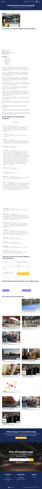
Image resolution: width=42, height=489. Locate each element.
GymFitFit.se (4, 11)
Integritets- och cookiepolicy (21, 479)
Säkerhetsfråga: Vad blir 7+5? (8, 272)
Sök (32, 459)
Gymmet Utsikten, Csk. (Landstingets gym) (11, 327)
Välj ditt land (12, 487)
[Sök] (37, 2)
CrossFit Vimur (25, 327)
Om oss (8, 477)
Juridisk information (21, 478)
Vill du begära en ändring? (6, 30)
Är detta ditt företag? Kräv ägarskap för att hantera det (21, 7)
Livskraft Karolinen (6, 375)
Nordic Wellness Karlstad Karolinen (29, 360)
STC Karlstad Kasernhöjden (27, 375)
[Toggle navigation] (39, 2)
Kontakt (34, 477)
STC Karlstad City (6, 423)
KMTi (3, 360)
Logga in (7, 478)
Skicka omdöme (23, 273)
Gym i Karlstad (20, 11)
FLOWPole (5, 391)
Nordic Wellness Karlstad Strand (28, 310)
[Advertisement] (31, 20)
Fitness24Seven (6, 343)
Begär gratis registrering (21, 437)
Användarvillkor (21, 477)
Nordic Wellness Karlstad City (8, 408)
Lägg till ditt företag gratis (8, 479)
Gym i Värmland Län (12, 11)
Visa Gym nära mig (21, 462)
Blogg (8, 480)
